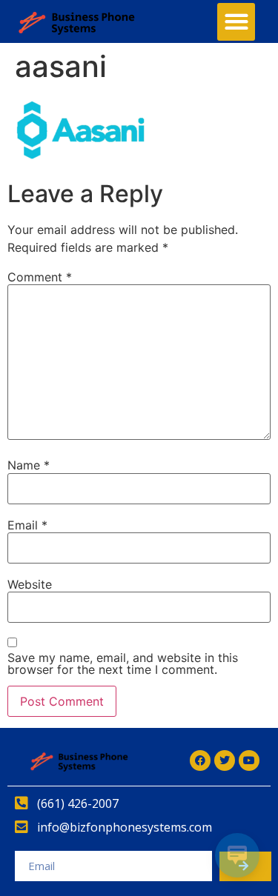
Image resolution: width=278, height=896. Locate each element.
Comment (39, 277)
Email (27, 525)
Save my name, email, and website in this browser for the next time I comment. (122, 663)
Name (28, 465)
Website (29, 584)
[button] (236, 22)
